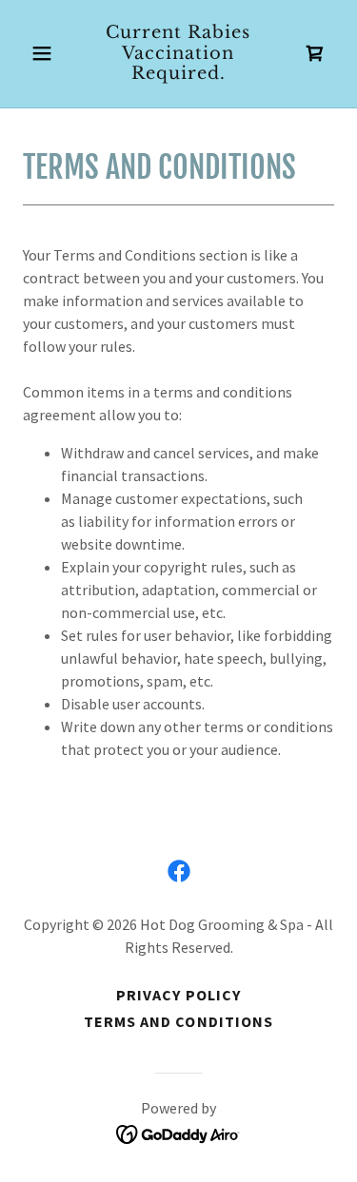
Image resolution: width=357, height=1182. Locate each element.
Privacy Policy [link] (178, 994)
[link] (178, 73)
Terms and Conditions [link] (178, 1021)
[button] (46, 53)
